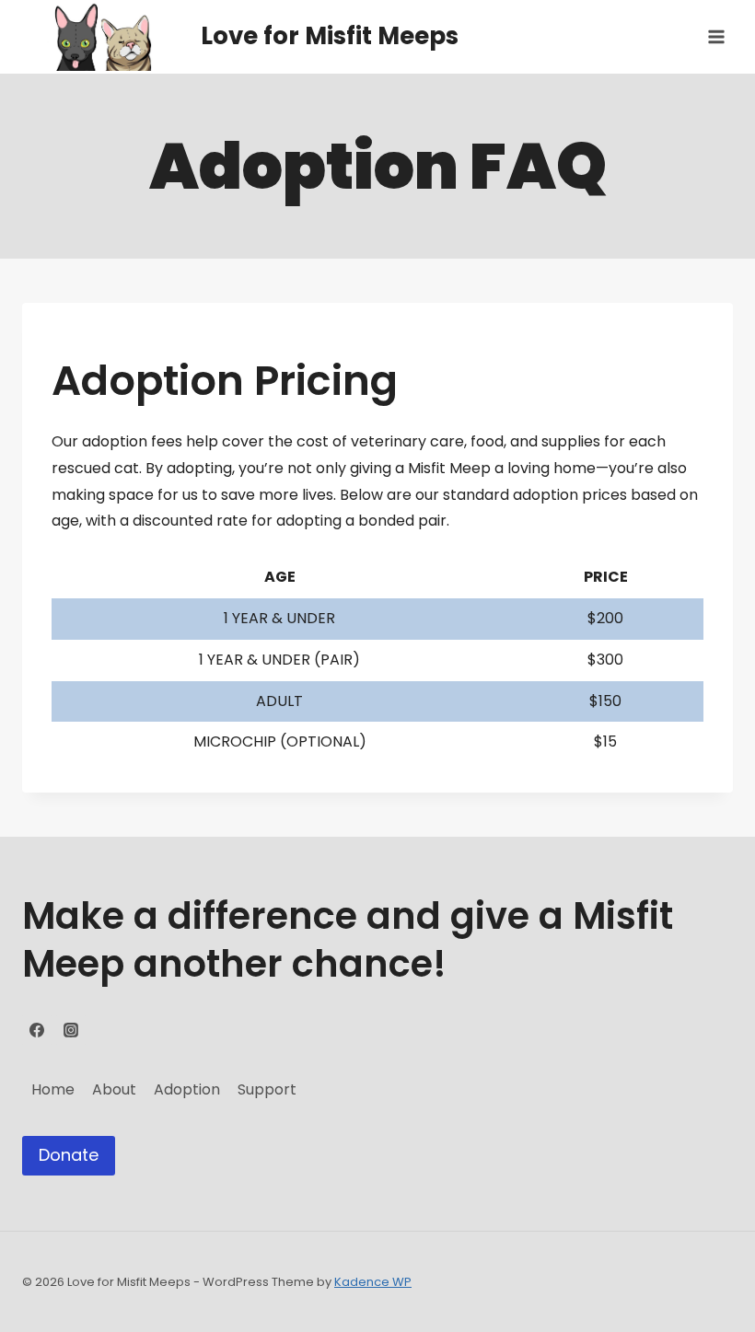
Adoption (187, 1089)
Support (267, 1089)
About (114, 1089)
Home (53, 1089)
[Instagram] (71, 1030)
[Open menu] (716, 36)
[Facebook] (37, 1030)
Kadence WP (373, 1282)
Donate (69, 1154)
